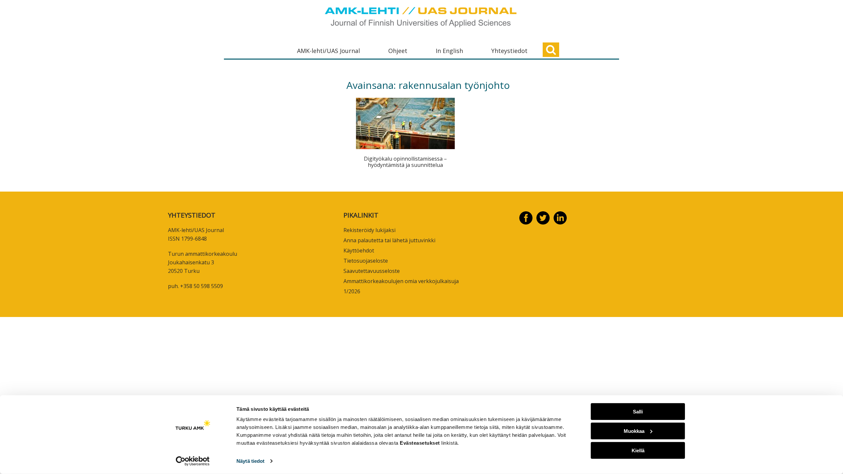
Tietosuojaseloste (365, 260)
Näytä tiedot (250, 461)
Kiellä (638, 450)
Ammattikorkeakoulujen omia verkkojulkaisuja (401, 281)
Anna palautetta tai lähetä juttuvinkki (389, 240)
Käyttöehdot (358, 250)
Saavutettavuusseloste (371, 271)
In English (449, 51)
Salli (638, 411)
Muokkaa (634, 431)
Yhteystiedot (509, 51)
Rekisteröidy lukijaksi (369, 230)
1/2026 (351, 291)
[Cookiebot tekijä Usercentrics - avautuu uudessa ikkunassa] (193, 461)
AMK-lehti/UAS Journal (328, 51)
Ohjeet (397, 51)
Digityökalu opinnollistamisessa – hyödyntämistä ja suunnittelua (405, 162)
